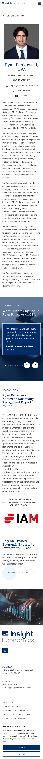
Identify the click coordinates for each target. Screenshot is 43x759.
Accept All (21, 748)
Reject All (21, 754)
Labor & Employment (13, 719)
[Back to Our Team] (4, 16)
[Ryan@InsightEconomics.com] (8, 85)
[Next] (35, 365)
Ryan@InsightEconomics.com (24, 85)
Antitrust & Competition (16, 714)
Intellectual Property (15, 710)
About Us (7, 702)
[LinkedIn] (17, 95)
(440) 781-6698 (24, 90)
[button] (39, 3)
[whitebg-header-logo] (13, 3)
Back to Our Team (16, 15)
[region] (21, 740)
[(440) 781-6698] (14, 90)
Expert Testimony (12, 706)
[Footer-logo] (18, 636)
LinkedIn (24, 95)
